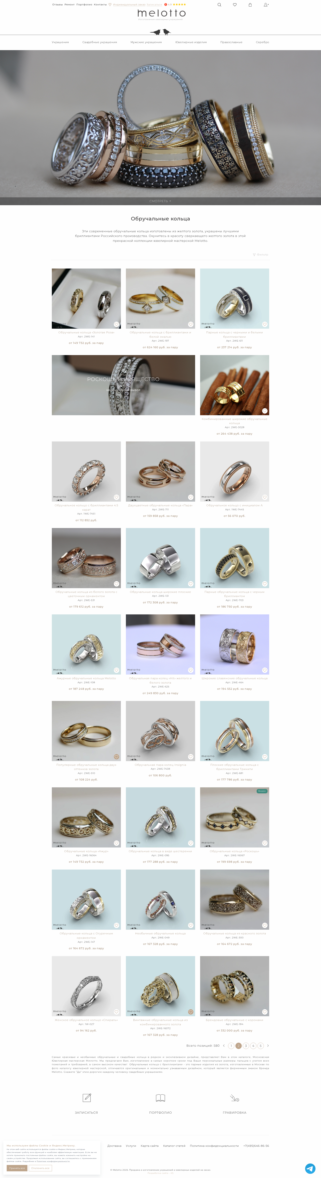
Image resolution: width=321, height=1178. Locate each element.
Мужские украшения (146, 42)
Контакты (100, 4)
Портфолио (84, 4)
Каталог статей (174, 1145)
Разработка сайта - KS (161, 1173)
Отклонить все (40, 1168)
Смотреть (160, 201)
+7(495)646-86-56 (256, 1145)
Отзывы (57, 4)
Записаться (86, 1113)
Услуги (131, 1145)
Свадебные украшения (99, 42)
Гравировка (234, 1113)
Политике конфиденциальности (53, 1161)
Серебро (262, 42)
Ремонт (70, 4)
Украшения (60, 42)
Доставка (115, 1145)
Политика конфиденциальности (214, 1145)
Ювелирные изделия (191, 42)
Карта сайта (150, 1145)
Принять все (17, 1168)
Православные (231, 42)
